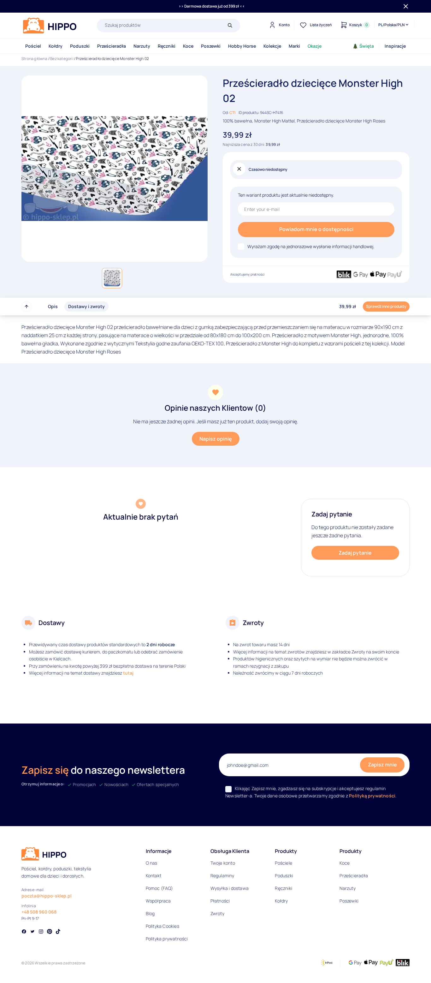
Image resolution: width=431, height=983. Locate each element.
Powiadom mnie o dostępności (316, 229)
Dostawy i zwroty (86, 306)
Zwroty (217, 913)
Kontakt (153, 876)
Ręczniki (166, 46)
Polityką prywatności (372, 796)
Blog (150, 913)
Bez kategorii (62, 58)
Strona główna (34, 58)
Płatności (220, 901)
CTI (232, 112)
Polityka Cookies (162, 926)
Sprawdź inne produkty (386, 306)
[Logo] (49, 25)
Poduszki (80, 46)
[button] (112, 278)
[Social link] (24, 932)
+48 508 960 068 (38, 912)
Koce (188, 46)
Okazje (315, 46)
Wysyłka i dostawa (229, 888)
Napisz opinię (215, 438)
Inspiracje (395, 46)
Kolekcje (272, 46)
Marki (294, 46)
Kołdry (55, 46)
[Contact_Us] (17, 966)
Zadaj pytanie (355, 552)
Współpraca (158, 901)
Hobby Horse (242, 46)
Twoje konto (222, 863)
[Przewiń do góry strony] (26, 306)
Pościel (33, 46)
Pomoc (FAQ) (159, 888)
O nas (151, 863)
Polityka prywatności (167, 939)
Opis (53, 306)
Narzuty (141, 46)
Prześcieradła (111, 46)
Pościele (283, 863)
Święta (366, 46)
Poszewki (211, 46)
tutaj (128, 673)
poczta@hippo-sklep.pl (46, 896)
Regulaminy (222, 876)
